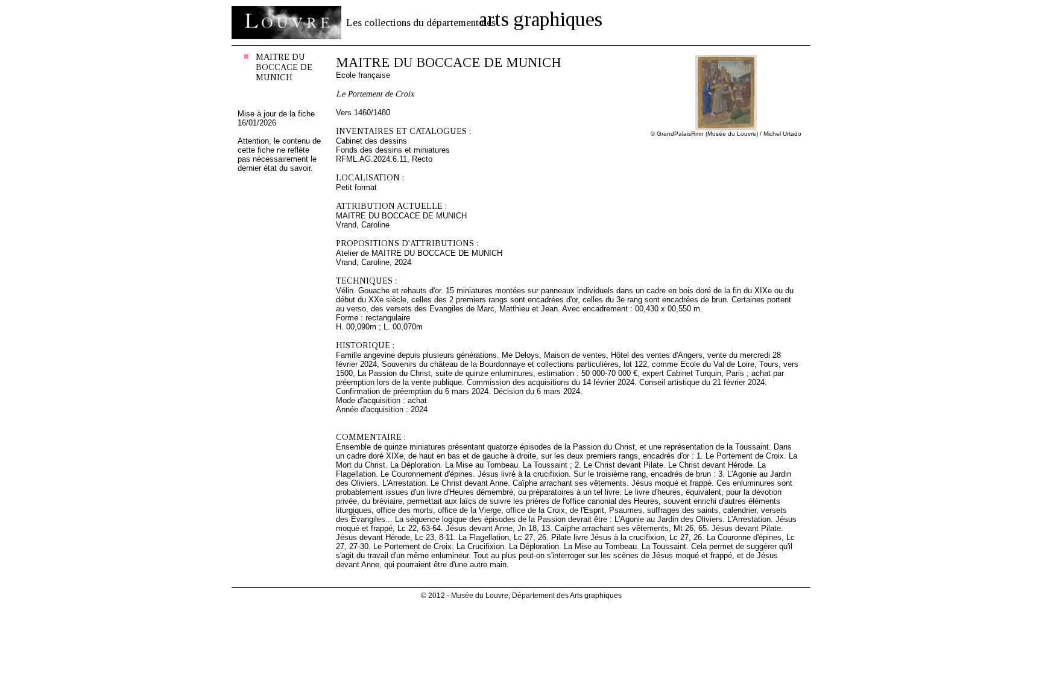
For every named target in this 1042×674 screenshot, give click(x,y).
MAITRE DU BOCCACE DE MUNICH (284, 67)
